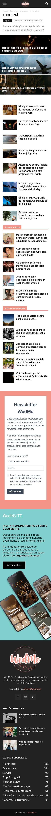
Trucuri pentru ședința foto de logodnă (31, 137)
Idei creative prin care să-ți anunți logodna (33, 152)
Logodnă (7, 21)
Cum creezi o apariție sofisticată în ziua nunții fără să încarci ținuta (31, 251)
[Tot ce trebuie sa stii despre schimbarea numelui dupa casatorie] (10, 732)
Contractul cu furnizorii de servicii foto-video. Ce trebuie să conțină (30, 362)
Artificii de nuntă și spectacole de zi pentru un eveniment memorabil (30, 279)
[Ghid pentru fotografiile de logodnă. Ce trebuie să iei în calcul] (10, 201)
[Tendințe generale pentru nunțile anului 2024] (8, 320)
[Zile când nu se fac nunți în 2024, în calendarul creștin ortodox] (8, 334)
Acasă (5, 11)
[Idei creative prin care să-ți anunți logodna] (10, 153)
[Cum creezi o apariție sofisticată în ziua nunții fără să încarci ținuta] (8, 252)
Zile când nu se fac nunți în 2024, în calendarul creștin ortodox (30, 332)
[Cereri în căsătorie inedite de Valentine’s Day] (10, 125)
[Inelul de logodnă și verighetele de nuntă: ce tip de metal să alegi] (10, 187)
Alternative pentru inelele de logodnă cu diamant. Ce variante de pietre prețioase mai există (32, 169)
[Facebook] (18, 697)
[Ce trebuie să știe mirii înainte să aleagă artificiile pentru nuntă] (8, 266)
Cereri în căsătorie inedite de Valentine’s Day (33, 123)
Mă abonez (15, 491)
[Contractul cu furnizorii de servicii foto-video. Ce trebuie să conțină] (8, 363)
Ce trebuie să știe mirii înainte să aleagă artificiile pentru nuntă (30, 265)
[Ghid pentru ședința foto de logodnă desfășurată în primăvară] (10, 110)
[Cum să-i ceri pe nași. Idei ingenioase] (10, 745)
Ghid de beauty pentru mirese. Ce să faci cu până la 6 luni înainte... (31, 376)
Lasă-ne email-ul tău (17, 461)
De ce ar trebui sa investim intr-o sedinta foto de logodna (31, 215)
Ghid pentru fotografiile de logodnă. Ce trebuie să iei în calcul (32, 200)
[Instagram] (25, 697)
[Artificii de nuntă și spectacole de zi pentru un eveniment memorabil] (8, 280)
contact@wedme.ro (32, 689)
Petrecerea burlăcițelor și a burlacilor (27, 21)
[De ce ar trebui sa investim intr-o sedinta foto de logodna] (10, 216)
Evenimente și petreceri (19, 11)
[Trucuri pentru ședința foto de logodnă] (10, 139)
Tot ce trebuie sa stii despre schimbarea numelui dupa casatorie (32, 731)
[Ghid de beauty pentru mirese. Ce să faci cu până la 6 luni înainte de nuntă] (8, 377)
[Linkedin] (33, 697)
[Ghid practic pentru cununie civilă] (10, 718)
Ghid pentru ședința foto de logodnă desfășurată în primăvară (32, 109)
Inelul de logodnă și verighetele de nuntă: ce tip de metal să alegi (32, 186)
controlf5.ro (32, 812)
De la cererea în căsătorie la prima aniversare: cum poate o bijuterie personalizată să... (31, 237)
